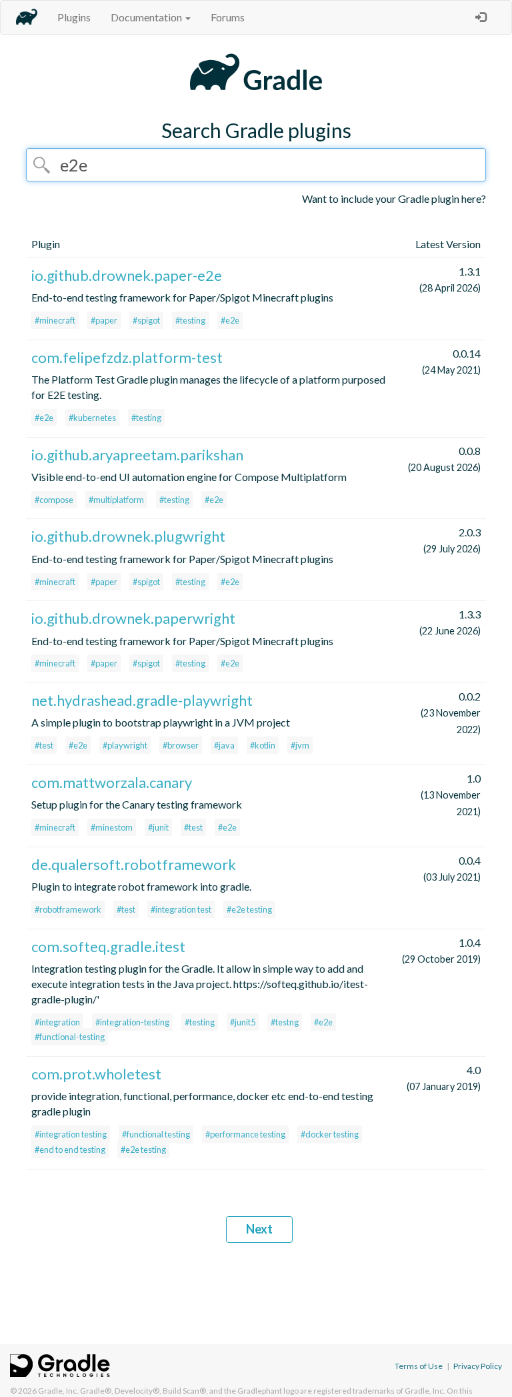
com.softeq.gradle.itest (108, 946)
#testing (190, 320)
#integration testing (71, 1134)
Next (259, 1229)
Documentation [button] (147, 17)
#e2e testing (249, 909)
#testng (285, 1022)
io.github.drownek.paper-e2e (126, 275)
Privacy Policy (477, 1366)
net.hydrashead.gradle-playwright (142, 700)
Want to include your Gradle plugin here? (394, 198)
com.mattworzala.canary (111, 782)
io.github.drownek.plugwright (128, 536)
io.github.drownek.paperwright (133, 618)
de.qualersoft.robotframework (133, 864)
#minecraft (55, 320)
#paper (104, 320)
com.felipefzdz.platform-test (127, 357)
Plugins (74, 17)
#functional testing (156, 1134)
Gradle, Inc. (58, 1391)
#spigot (146, 320)
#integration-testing (132, 1022)
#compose (54, 499)
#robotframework (68, 909)
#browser (181, 745)
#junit (158, 827)
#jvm (300, 745)
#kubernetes (92, 417)
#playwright (125, 745)
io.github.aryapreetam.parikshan (137, 455)
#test (44, 745)
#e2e (230, 320)
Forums (228, 17)
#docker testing (330, 1134)
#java (224, 745)
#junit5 (242, 1022)
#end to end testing (70, 1149)
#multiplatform (116, 499)
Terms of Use (419, 1366)
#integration (57, 1022)
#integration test (181, 909)
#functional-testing (70, 1036)
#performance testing (245, 1134)
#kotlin (262, 745)
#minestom (112, 827)
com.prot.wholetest (96, 1074)
